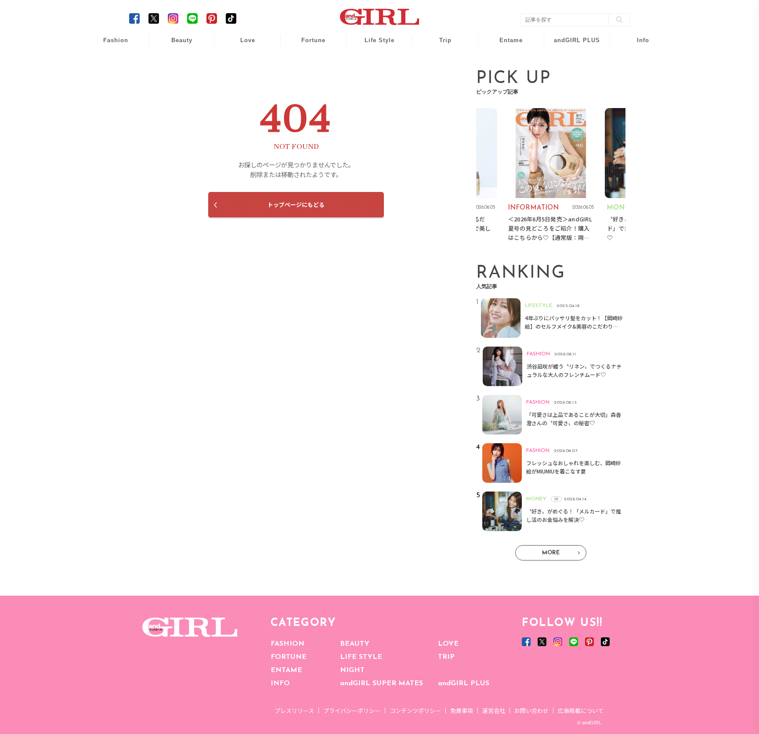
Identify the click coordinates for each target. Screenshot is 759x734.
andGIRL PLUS (463, 683)
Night (241, 79)
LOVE (448, 643)
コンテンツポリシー (415, 710)
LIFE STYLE (361, 657)
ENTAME (286, 670)
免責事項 (461, 710)
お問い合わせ (531, 710)
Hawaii (439, 45)
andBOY (505, 45)
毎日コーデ (109, 45)
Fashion (571, 45)
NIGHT (352, 670)
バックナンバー (636, 62)
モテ (241, 62)
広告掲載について (581, 710)
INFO (280, 683)
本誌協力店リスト (636, 79)
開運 (307, 45)
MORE (551, 553)
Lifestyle (571, 79)
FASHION (287, 643)
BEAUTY (354, 643)
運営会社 (493, 710)
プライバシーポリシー (351, 710)
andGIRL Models (637, 95)
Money (373, 45)
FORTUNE (289, 657)
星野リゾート (439, 62)
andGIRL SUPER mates (637, 112)
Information (571, 95)
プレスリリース (294, 710)
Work (373, 62)
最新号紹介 (637, 45)
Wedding (241, 45)
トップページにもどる (296, 204)
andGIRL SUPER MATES (381, 683)
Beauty (181, 40)
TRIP (446, 657)
